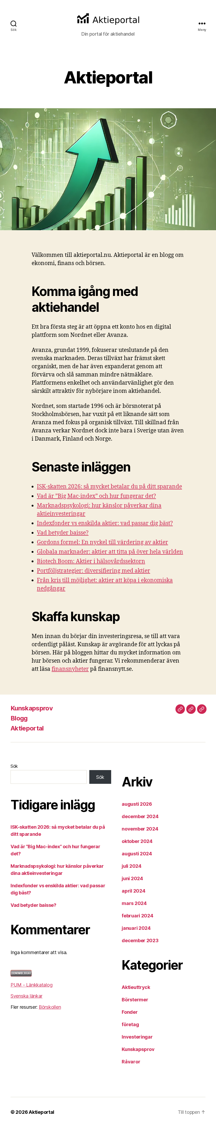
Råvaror (131, 1061)
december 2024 (140, 816)
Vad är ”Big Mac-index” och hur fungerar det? (96, 496)
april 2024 (133, 891)
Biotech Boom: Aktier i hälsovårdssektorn (91, 561)
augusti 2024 (137, 853)
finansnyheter (70, 669)
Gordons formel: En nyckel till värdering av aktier (102, 542)
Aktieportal (27, 728)
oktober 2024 (137, 841)
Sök (14, 766)
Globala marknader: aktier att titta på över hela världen (110, 551)
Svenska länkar (26, 996)
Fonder (130, 1012)
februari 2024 (137, 915)
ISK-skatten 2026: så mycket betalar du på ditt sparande (109, 486)
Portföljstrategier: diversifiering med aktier (93, 570)
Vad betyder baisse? (63, 532)
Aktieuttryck (136, 987)
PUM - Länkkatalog (31, 985)
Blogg (19, 718)
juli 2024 (131, 866)
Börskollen (50, 1007)
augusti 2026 (137, 804)
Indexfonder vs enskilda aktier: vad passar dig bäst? (105, 523)
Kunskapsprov (32, 708)
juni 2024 (132, 878)
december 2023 (140, 940)
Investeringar (137, 1037)
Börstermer (135, 999)
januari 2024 (136, 928)
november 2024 (140, 829)
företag (130, 1024)
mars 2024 (134, 903)
